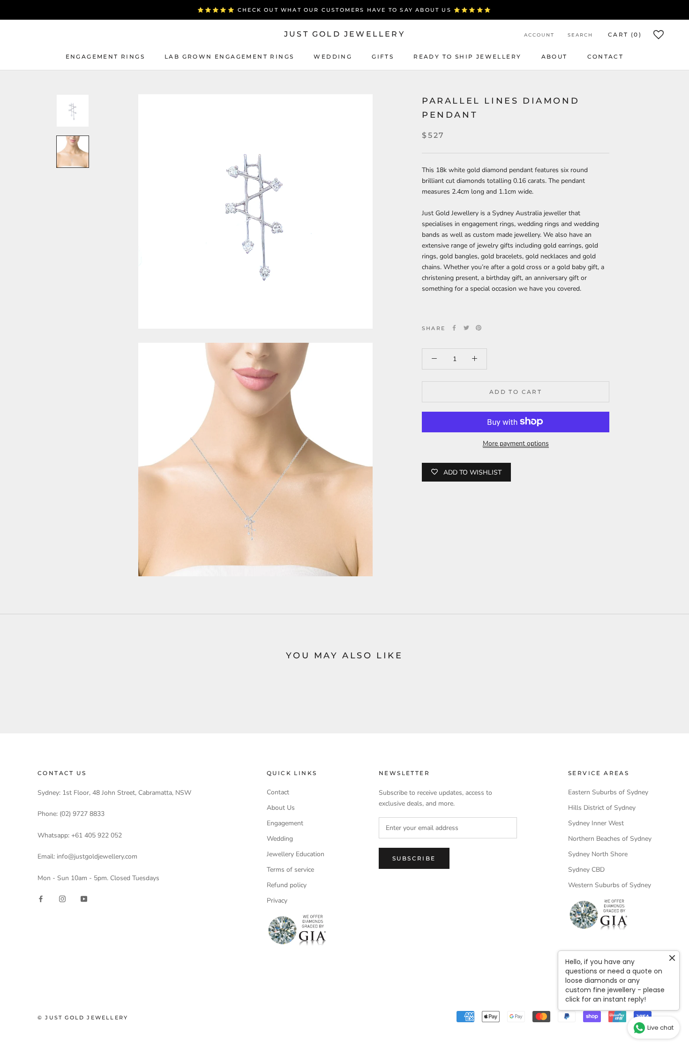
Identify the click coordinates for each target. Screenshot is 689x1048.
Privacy (277, 900)
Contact (605, 56)
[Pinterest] (478, 328)
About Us (281, 807)
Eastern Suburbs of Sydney (608, 792)
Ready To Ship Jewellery (467, 56)
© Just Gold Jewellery (82, 1017)
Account (539, 35)
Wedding (333, 56)
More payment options (516, 442)
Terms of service (290, 869)
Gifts (383, 56)
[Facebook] (454, 328)
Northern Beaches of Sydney (610, 838)
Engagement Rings (105, 56)
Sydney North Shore (598, 854)
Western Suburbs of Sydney (609, 885)
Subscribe (414, 858)
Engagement (285, 823)
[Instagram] (62, 898)
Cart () (625, 34)
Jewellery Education (295, 854)
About (554, 56)
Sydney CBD (586, 869)
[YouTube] (84, 898)
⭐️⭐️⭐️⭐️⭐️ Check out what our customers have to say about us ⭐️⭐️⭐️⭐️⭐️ (344, 10)
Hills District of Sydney (602, 807)
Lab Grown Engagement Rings (229, 56)
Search (580, 35)
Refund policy (287, 885)
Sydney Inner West (596, 823)
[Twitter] (466, 328)
